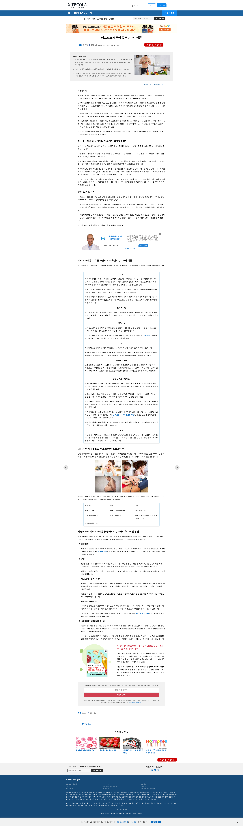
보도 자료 (143, 784)
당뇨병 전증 (102, 552)
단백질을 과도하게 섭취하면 (123, 415)
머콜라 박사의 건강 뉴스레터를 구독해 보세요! (98, 19)
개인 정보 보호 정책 (122, 822)
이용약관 (143, 786)
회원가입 (161, 5)
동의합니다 (156, 822)
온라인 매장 (170, 13)
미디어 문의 (106, 784)
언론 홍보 (106, 788)
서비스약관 (133, 822)
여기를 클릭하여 (96, 803)
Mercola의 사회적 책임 (110, 786)
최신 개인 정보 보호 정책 (148, 788)
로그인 (151, 5)
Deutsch (135, 9)
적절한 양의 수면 (142, 613)
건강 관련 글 (69, 788)
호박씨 (147, 335)
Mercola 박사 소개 (83, 13)
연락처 (68, 786)
